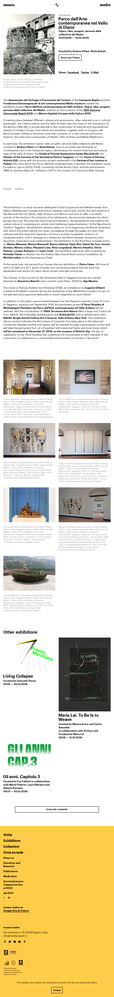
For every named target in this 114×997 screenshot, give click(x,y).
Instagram (14, 941)
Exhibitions (11, 840)
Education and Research (11, 864)
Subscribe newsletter (57, 809)
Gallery (19, 188)
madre (105, 5)
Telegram (24, 941)
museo (9, 5)
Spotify (19, 941)
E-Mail (95, 72)
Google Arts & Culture (16, 910)
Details (7, 188)
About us (8, 857)
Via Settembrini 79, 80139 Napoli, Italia (25, 932)
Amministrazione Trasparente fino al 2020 (13, 884)
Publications (10, 871)
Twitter (85, 72)
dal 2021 (8, 892)
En (9, 897)
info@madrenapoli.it (15, 935)
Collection (11, 846)
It (4, 897)
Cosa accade (13, 852)
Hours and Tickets (70, 57)
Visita (7, 835)
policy (94, 982)
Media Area (10, 876)
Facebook (73, 72)
